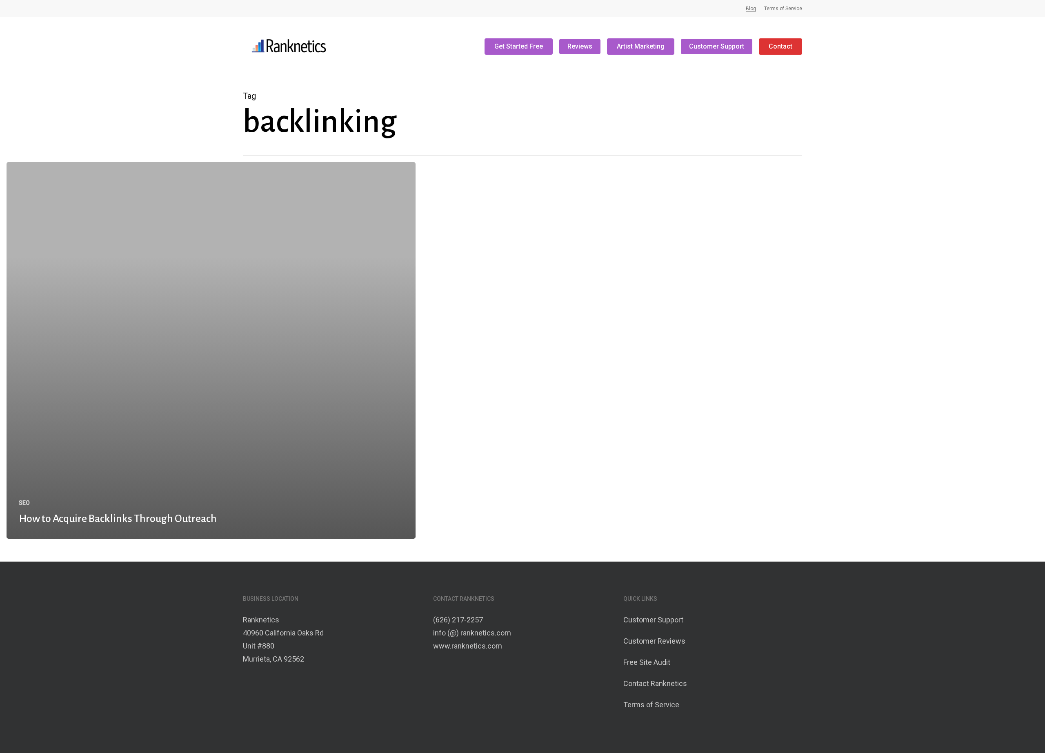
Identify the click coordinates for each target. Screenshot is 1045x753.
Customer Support (653, 619)
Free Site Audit (646, 662)
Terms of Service (651, 704)
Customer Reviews (654, 641)
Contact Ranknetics (655, 683)
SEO (24, 503)
